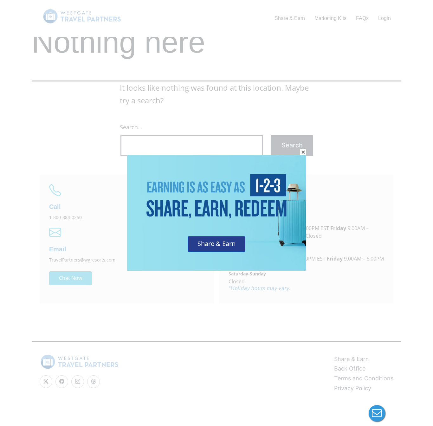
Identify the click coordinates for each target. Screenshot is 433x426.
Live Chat (377, 413)
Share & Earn (216, 243)
